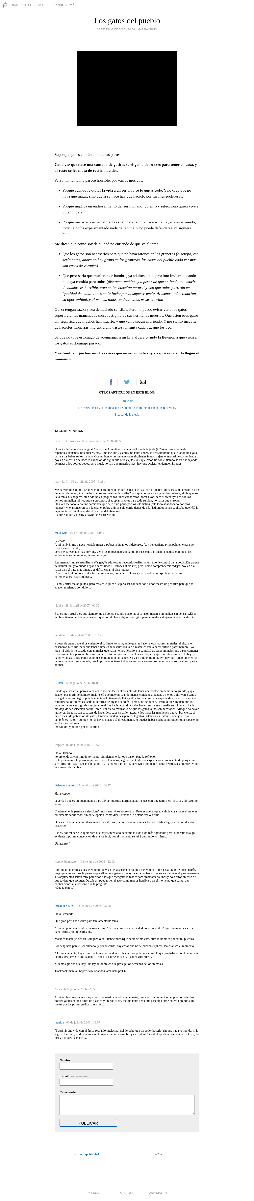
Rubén (59, 683)
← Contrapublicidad (86, 1154)
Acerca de (95, 1192)
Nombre (65, 1060)
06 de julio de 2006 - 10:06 (116, 29)
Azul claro (127, 401)
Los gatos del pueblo (127, 20)
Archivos (127, 1192)
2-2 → (158, 1154)
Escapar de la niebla (127, 414)
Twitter (127, 382)
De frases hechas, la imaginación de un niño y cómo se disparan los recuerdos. (127, 407)
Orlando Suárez (65, 785)
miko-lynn (61, 532)
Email (143, 382)
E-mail (74, 1076)
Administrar (158, 1192)
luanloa (59, 1022)
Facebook (111, 382)
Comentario (68, 1092)
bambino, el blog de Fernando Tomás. (44, 5)
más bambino (147, 29)
